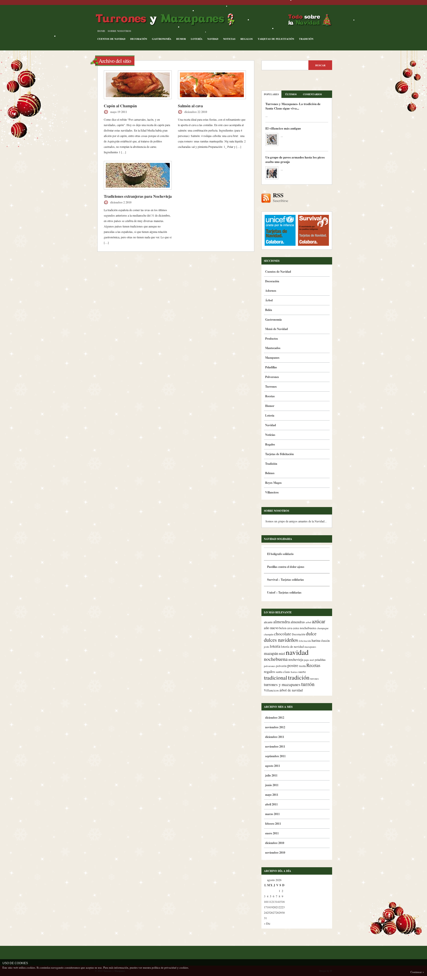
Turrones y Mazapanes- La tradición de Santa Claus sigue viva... (292, 106)
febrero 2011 (273, 823)
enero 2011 (272, 833)
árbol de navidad (291, 690)
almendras (298, 622)
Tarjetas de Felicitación (276, 39)
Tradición (306, 39)
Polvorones (272, 377)
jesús (266, 646)
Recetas (270, 396)
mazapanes (310, 646)
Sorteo (294, 672)
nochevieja (295, 659)
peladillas (320, 660)
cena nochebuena (304, 628)
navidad (297, 652)
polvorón (281, 666)
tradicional (275, 677)
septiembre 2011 (275, 756)
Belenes (270, 473)
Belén (268, 310)
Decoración (138, 39)
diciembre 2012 (274, 717)
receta (302, 666)
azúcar (318, 621)
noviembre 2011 (275, 746)
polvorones (269, 666)
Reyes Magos (273, 483)
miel (282, 653)
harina (316, 640)
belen (282, 628)
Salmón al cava (190, 106)
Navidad (212, 39)
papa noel (309, 660)
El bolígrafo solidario (280, 554)
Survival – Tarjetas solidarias (285, 579)
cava (289, 628)
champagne (323, 628)
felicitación (305, 641)
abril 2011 (271, 804)
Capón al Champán (120, 106)
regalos (269, 671)
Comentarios (312, 94)
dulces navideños (281, 639)
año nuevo (271, 627)
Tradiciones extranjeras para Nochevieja (138, 196)
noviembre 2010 (275, 852)
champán (268, 634)
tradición (298, 677)
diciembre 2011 (274, 737)
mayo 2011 (271, 795)
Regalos (246, 39)
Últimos (291, 94)
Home (101, 31)
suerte (302, 672)
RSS (280, 197)
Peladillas (271, 367)
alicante (268, 622)
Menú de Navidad (276, 329)
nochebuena (276, 659)
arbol (308, 622)
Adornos (270, 290)
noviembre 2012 (275, 727)
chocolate (282, 634)
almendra (281, 621)
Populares (271, 94)
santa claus (283, 672)
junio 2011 (271, 785)
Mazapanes (272, 357)
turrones (314, 678)
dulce (311, 633)
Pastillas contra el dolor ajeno (285, 567)
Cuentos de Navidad (111, 39)
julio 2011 (271, 775)
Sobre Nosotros (119, 31)
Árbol (269, 300)
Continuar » (417, 972)
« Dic (267, 923)
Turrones (271, 386)
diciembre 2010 (274, 843)
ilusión (325, 641)
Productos (271, 338)
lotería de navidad (292, 646)
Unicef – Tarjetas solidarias (284, 592)
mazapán (271, 653)
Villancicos (272, 492)
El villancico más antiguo (283, 128)
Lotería (196, 39)
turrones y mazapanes (282, 684)
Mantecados (272, 348)
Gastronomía (161, 39)
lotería (275, 646)
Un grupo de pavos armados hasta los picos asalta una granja (295, 159)
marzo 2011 (272, 814)
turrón (308, 684)
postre (292, 665)
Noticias (229, 39)
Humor (181, 39)
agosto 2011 (272, 766)
